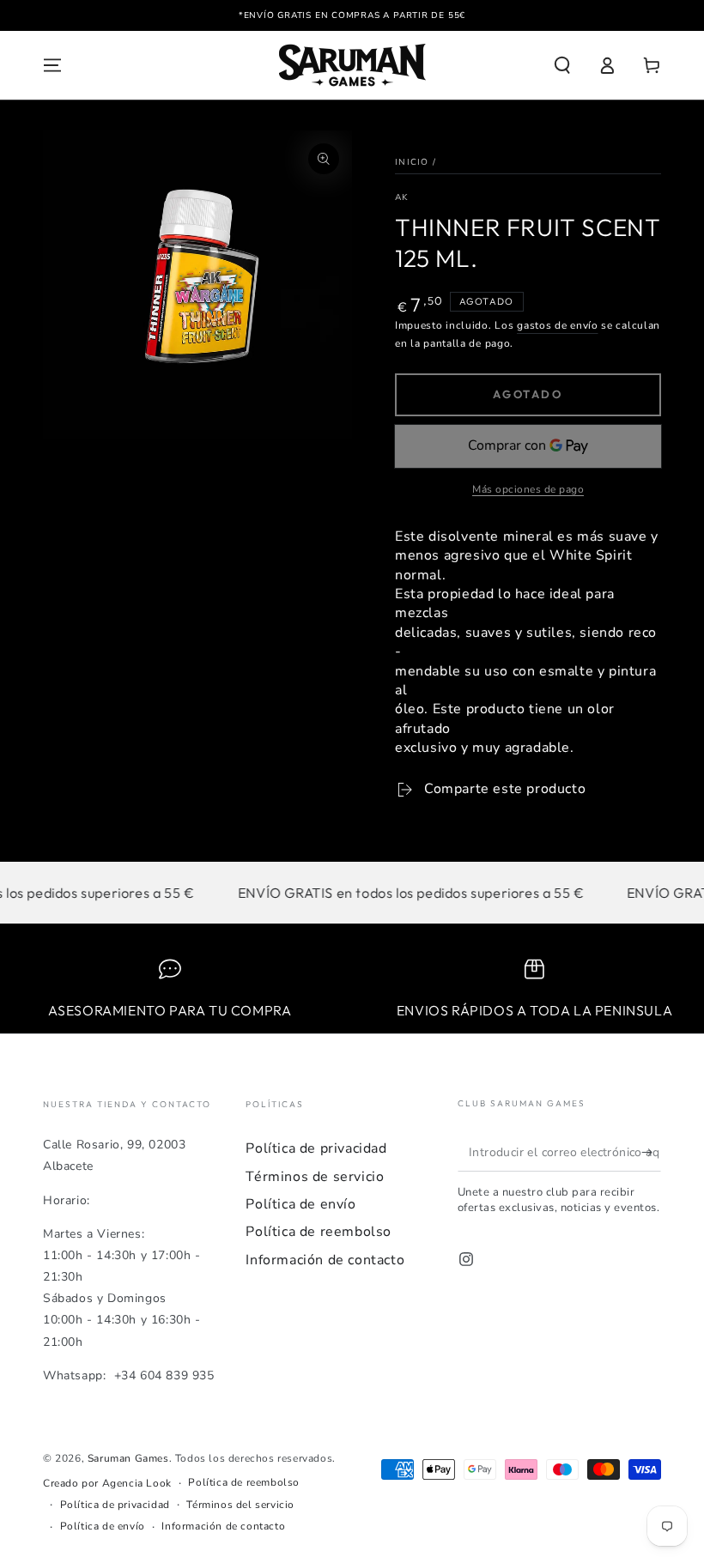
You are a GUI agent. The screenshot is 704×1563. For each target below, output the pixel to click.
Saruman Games (128, 1458)
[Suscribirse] (651, 1152)
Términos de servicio (315, 1176)
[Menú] (52, 65)
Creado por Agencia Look (107, 1483)
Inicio (412, 162)
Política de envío (300, 1204)
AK (402, 197)
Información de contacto (325, 1260)
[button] (562, 65)
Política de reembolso (318, 1231)
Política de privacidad (316, 1148)
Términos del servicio (240, 1505)
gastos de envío (557, 325)
